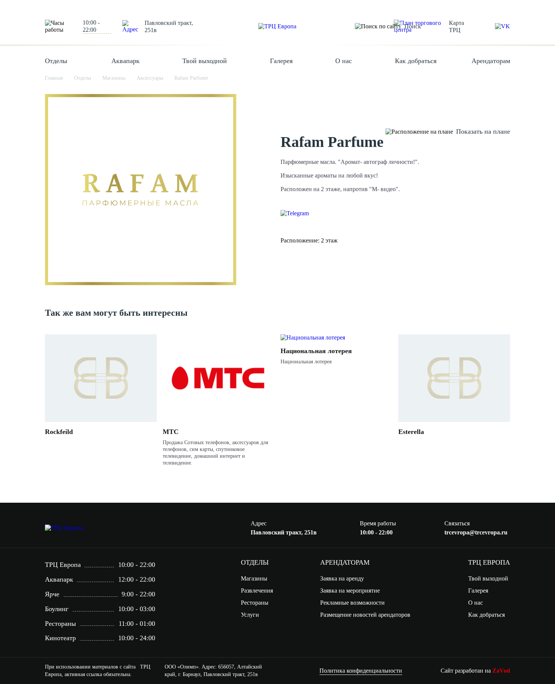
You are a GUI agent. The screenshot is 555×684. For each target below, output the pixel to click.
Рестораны (254, 602)
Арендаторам (491, 61)
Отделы (56, 61)
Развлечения (257, 590)
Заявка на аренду (342, 578)
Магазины (254, 578)
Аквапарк (125, 61)
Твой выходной (204, 61)
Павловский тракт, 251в (169, 26)
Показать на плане (483, 131)
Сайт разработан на (475, 670)
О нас (343, 61)
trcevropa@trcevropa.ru (475, 532)
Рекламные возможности (352, 602)
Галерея (281, 61)
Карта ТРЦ (456, 26)
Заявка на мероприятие (350, 590)
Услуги (250, 614)
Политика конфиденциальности (360, 670)
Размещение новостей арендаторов (365, 614)
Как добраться (415, 61)
